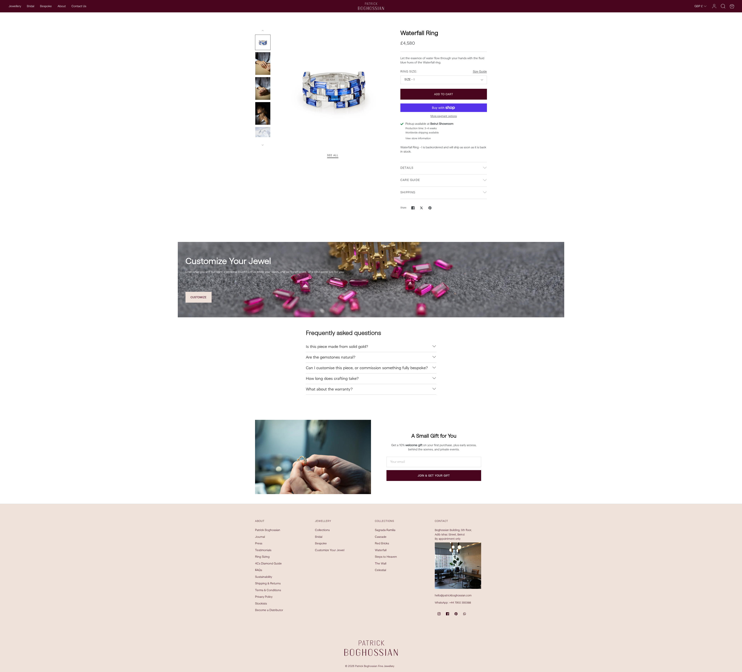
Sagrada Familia (385, 530)
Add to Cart (443, 94)
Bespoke (46, 6)
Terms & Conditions (268, 590)
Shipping (407, 192)
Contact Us (78, 6)
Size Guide (480, 71)
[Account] (714, 6)
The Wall (380, 563)
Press (258, 543)
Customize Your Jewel (329, 550)
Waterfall (380, 550)
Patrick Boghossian (267, 530)
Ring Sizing (262, 557)
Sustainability (263, 577)
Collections (322, 530)
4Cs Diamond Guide (268, 563)
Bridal (30, 6)
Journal (260, 537)
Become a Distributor (269, 610)
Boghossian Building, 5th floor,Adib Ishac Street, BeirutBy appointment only (453, 534)
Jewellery (15, 6)
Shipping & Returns (268, 583)
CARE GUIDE (410, 180)
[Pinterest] (456, 614)
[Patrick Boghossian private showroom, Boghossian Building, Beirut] (458, 565)
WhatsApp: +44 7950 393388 (453, 602)
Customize (199, 297)
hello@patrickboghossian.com (453, 595)
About (62, 6)
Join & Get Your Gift (434, 476)
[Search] (723, 6)
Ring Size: (408, 71)
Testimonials (263, 550)
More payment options (444, 116)
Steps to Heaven (386, 557)
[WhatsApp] (464, 614)
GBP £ (698, 6)
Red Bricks (382, 543)
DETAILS (406, 168)
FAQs (258, 570)
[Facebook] (447, 614)
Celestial (380, 570)
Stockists (261, 603)
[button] (732, 6)
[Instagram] (439, 614)
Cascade (380, 537)
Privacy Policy (263, 597)
